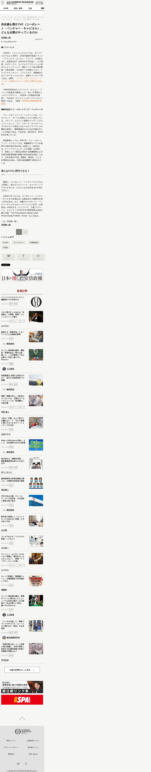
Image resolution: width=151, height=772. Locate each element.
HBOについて (11, 741)
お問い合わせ (33, 754)
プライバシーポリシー (11, 747)
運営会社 (11, 754)
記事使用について (33, 741)
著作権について (33, 747)
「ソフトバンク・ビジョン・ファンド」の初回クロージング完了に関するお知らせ (22, 81)
